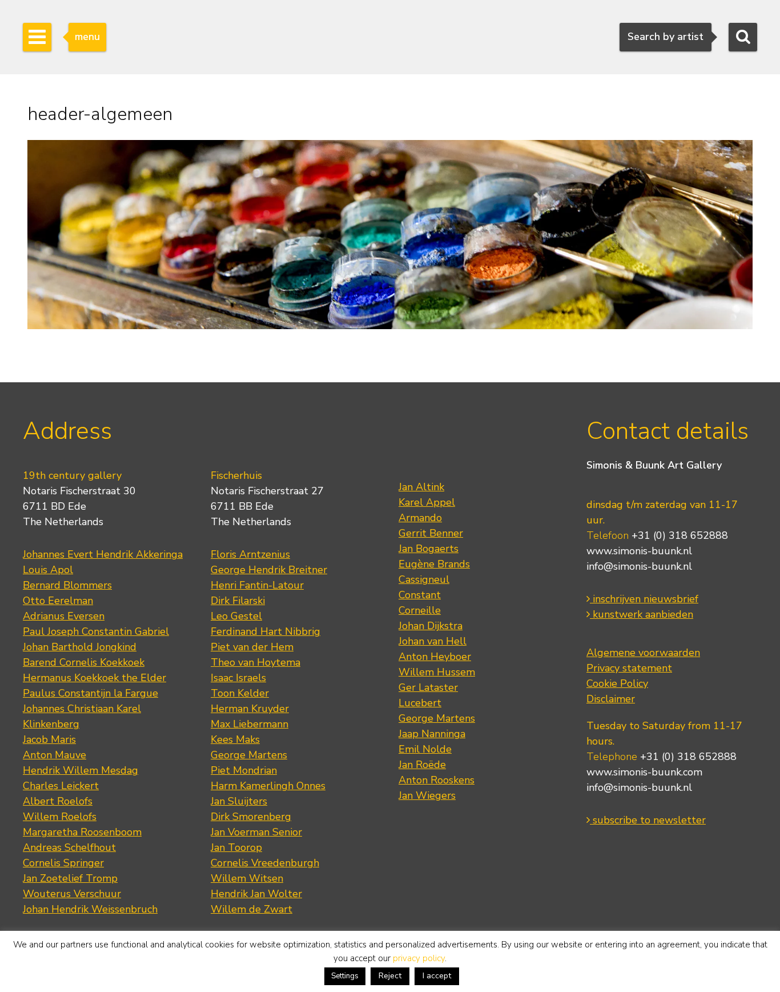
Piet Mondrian (244, 770)
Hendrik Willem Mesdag (80, 770)
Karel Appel (427, 502)
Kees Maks (235, 739)
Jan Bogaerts (429, 548)
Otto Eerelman (58, 600)
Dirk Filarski (238, 600)
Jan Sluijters (239, 801)
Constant (420, 595)
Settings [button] (345, 976)
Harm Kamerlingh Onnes (268, 786)
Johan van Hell (433, 641)
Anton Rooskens (437, 780)
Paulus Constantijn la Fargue (90, 693)
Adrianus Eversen (63, 616)
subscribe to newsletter (648, 820)
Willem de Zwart (251, 909)
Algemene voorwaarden (643, 652)
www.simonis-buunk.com (644, 772)
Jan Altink (421, 487)
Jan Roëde (422, 764)
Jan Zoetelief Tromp (70, 878)
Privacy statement (629, 668)
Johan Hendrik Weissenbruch (90, 909)
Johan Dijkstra (431, 626)
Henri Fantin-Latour (257, 585)
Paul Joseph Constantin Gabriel (96, 631)
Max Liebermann (249, 724)
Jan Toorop (236, 847)
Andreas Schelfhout (69, 847)
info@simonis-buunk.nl (639, 566)
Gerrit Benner (431, 533)
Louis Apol (48, 570)
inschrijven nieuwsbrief (644, 599)
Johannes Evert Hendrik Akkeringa (103, 554)
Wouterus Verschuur (72, 894)
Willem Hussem (437, 672)
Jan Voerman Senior (256, 832)
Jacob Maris (49, 739)
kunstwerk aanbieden (641, 614)
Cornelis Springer (63, 863)
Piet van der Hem (252, 647)
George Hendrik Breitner (269, 570)
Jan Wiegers (427, 795)
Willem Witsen (247, 878)
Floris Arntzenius (250, 554)
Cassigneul (424, 579)
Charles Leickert (61, 786)
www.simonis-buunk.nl (639, 551)
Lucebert (420, 703)
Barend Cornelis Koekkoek (83, 662)
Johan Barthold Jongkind (79, 647)
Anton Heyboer (435, 656)
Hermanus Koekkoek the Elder (94, 678)
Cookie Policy (617, 683)
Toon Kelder (240, 693)
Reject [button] (390, 975)
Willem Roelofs (60, 816)
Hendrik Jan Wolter (256, 894)
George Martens (249, 755)
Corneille (420, 610)
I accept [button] (437, 975)
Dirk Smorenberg (251, 816)
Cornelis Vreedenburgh (265, 863)
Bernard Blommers (67, 585)
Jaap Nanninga (432, 734)
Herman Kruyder (250, 708)
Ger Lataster (428, 687)
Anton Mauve (54, 755)
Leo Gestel (236, 616)
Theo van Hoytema (255, 662)
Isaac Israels (238, 678)
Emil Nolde (425, 749)
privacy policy (419, 958)
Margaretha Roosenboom (82, 832)
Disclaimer (610, 699)
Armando (420, 518)
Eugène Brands (434, 564)
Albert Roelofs (58, 801)
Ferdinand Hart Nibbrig (265, 631)
